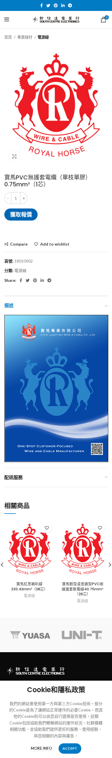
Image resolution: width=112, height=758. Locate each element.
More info (41, 748)
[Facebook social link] (41, 5)
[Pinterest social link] (55, 5)
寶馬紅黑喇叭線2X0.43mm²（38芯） (29, 586)
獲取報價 (21, 214)
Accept (70, 748)
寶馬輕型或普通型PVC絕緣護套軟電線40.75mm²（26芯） (82, 588)
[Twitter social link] (48, 5)
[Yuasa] (30, 635)
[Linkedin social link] (62, 5)
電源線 (43, 37)
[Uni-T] (82, 635)
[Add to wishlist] (47, 528)
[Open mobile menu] (6, 19)
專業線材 (25, 37)
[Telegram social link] (70, 5)
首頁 (8, 37)
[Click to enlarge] (14, 156)
